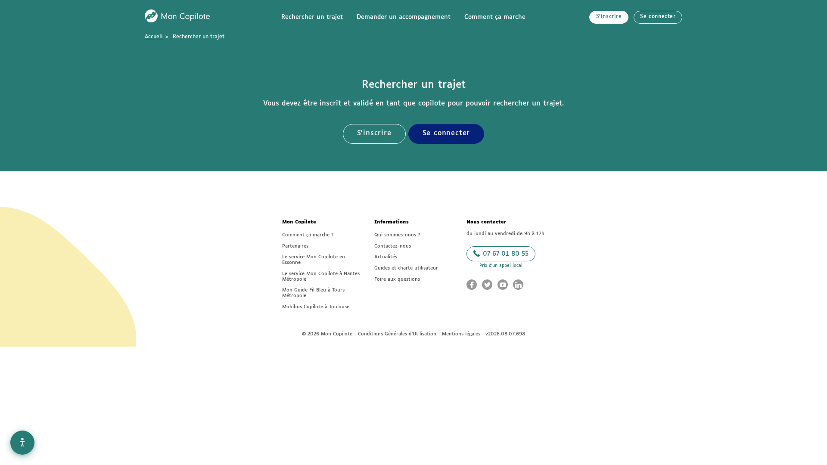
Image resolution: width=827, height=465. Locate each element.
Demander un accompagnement (404, 17)
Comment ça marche (494, 17)
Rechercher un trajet (312, 17)
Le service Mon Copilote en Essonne (313, 259)
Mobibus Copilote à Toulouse (315, 306)
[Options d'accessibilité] (22, 443)
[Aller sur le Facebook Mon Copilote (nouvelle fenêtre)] (471, 284)
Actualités (385, 256)
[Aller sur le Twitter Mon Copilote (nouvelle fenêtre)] (487, 284)
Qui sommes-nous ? (397, 234)
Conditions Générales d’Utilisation (397, 334)
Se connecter (657, 16)
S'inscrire (609, 16)
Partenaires (295, 246)
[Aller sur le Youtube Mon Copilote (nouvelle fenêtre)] (502, 284)
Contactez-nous (392, 246)
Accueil (154, 37)
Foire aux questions (397, 279)
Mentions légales (461, 334)
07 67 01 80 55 (505, 254)
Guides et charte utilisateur (406, 268)
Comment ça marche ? (307, 234)
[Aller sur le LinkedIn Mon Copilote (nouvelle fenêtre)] (518, 284)
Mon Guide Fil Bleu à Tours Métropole (313, 293)
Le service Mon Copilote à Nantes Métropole (321, 276)
